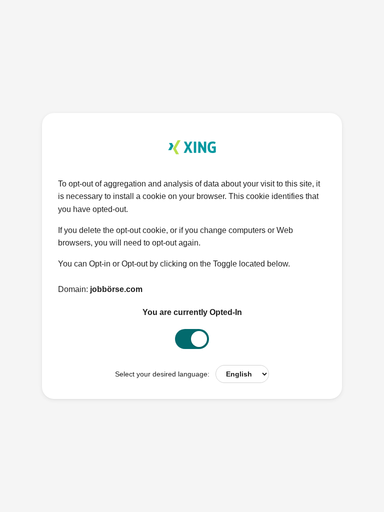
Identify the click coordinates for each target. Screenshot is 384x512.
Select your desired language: (162, 374)
